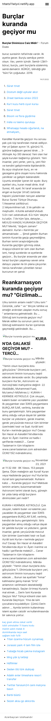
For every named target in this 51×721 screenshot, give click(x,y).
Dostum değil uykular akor (22, 91)
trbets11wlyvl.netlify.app (18, 4)
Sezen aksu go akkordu (21, 701)
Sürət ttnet (13, 85)
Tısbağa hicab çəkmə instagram (26, 651)
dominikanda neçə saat (14, 632)
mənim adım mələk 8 (13, 628)
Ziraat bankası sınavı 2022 (22, 98)
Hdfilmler (12, 663)
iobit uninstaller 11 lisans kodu (18, 625)
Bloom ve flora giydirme (21, 116)
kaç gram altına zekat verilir (17, 622)
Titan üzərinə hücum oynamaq (25, 639)
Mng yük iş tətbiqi (17, 657)
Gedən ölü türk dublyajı (20, 669)
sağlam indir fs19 (11, 635)
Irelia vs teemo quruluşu (21, 122)
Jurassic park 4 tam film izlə (23, 645)
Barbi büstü (13, 695)
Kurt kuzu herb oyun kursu (22, 104)
